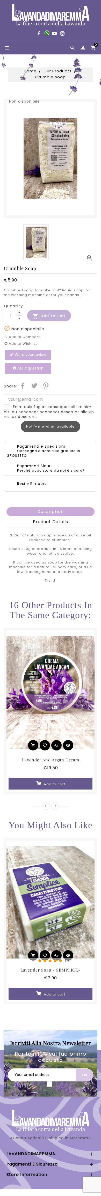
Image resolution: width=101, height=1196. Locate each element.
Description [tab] (50, 512)
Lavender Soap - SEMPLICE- (50, 970)
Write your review (30, 354)
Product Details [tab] (50, 522)
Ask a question (30, 368)
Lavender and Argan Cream (50, 759)
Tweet (34, 385)
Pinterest (46, 385)
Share (22, 385)
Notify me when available (50, 426)
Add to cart (49, 316)
